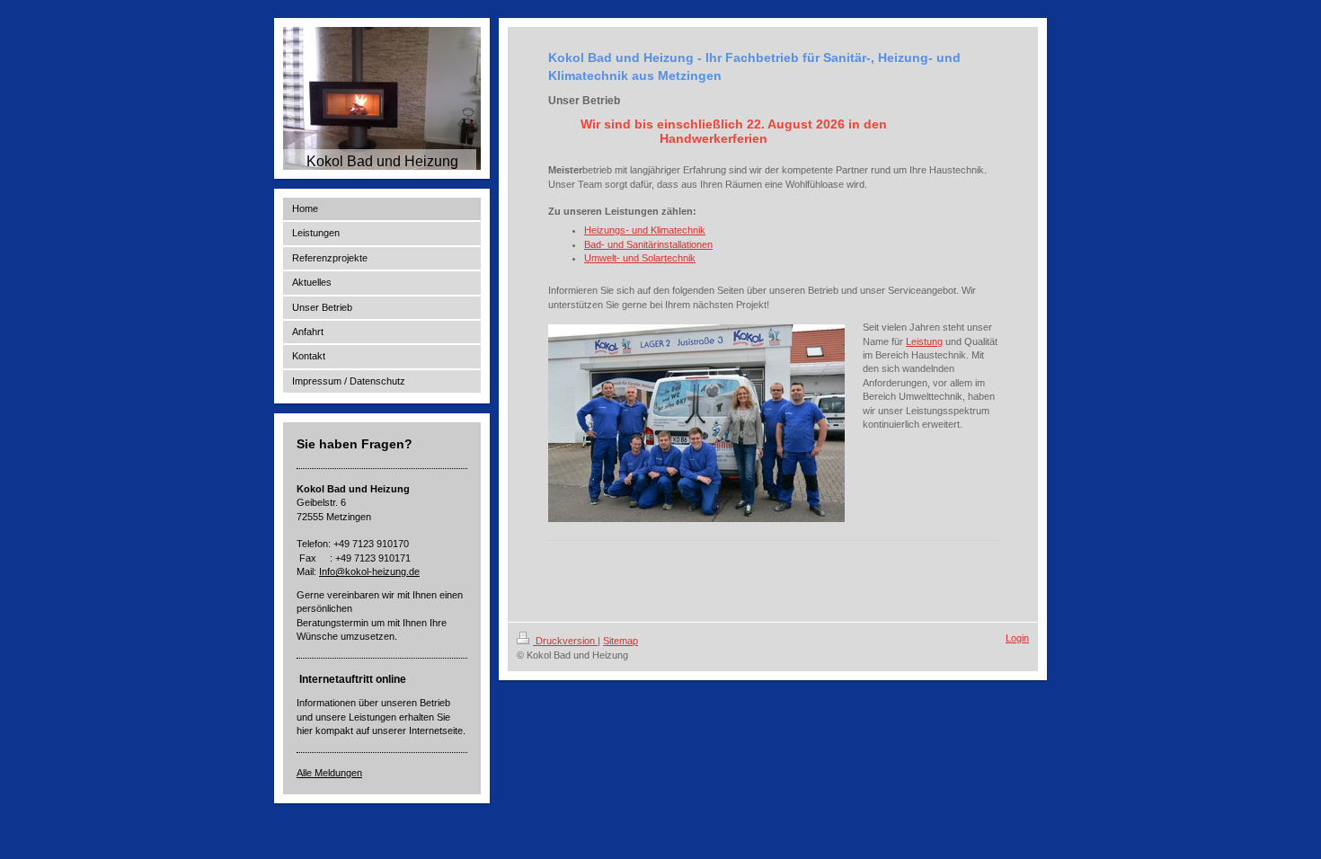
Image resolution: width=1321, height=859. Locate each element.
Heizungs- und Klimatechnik (644, 230)
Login (1017, 638)
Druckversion (565, 640)
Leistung (924, 341)
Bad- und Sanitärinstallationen (648, 244)
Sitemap (620, 640)
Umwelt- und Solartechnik (640, 257)
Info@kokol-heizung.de (369, 571)
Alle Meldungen (329, 772)
